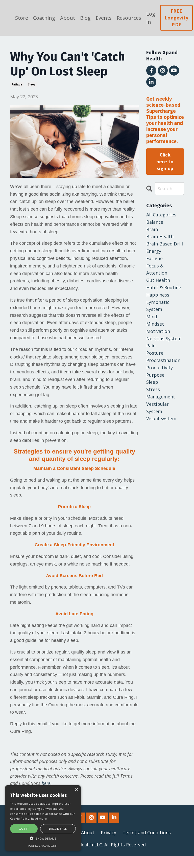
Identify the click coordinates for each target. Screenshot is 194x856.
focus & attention (156, 269)
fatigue (17, 84)
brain (152, 229)
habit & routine (163, 287)
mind (151, 316)
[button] (43, 838)
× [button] (76, 790)
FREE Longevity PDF (176, 18)
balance (154, 222)
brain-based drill (164, 244)
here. (47, 783)
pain (151, 346)
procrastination (163, 360)
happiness (157, 295)
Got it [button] (24, 828)
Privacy (108, 832)
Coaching (44, 17)
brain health (160, 236)
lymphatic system (157, 305)
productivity (159, 368)
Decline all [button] (58, 828)
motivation (158, 331)
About (67, 17)
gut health (158, 280)
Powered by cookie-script (43, 845)
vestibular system (157, 407)
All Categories (161, 215)
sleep (32, 84)
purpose (155, 375)
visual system (161, 418)
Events (104, 17)
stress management (160, 393)
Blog (85, 17)
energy (153, 251)
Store (21, 17)
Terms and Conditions (147, 832)
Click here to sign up (165, 161)
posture (154, 353)
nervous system (164, 338)
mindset (155, 324)
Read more (39, 818)
